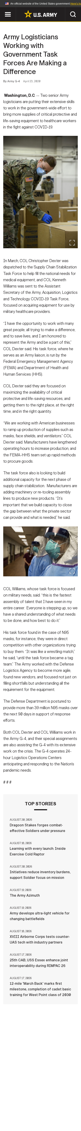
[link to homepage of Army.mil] (41, 14)
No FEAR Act (19, 1117)
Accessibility (47, 1112)
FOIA (70, 1112)
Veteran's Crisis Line (53, 1117)
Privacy (61, 1106)
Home (17, 1106)
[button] (2, 9)
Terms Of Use (17, 1112)
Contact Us (38, 1106)
